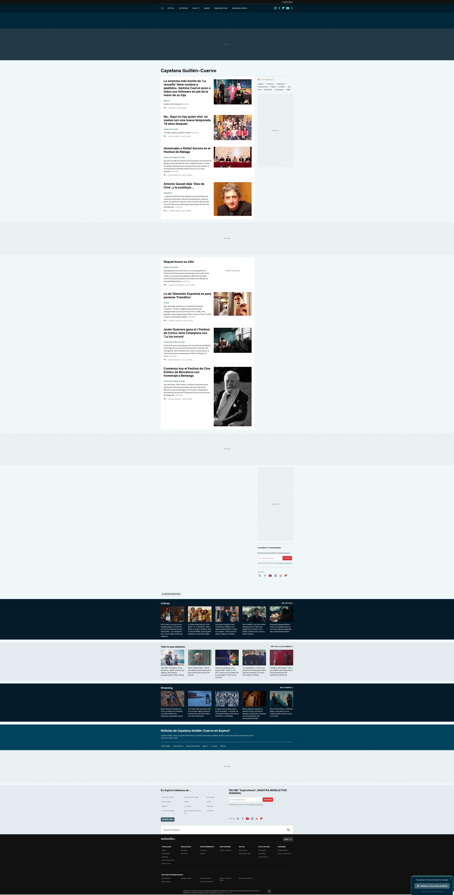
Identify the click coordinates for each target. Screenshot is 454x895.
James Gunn (281, 84)
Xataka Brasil (166, 882)
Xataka (164, 850)
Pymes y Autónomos (284, 854)
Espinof (202, 854)
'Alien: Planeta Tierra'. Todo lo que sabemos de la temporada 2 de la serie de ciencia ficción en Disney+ (199, 671)
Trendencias (262, 850)
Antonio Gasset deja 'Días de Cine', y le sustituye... (184, 185)
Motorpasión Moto (245, 854)
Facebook (279, 8)
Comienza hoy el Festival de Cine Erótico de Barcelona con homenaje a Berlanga (187, 372)
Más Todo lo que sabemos (281, 646)
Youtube (287, 8)
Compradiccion (263, 857)
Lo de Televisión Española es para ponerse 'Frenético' (187, 295)
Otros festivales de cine (174, 157)
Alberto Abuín (174, 211)
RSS (281, 575)
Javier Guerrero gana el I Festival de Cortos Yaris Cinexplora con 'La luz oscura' (187, 333)
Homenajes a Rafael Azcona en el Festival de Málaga (187, 150)
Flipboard (283, 8)
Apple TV (205, 746)
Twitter (291, 8)
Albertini (172, 108)
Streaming (167, 687)
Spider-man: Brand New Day (192, 812)
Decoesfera (261, 854)
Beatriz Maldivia (175, 175)
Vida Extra (184, 854)
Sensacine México (205, 878)
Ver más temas (167, 819)
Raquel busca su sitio (179, 262)
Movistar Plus (166, 802)
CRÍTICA (170, 8)
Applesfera (165, 857)
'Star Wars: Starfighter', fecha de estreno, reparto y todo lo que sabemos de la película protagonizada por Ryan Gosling (172, 671)
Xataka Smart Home (168, 860)
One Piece (270, 84)
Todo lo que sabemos (173, 646)
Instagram (275, 8)
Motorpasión (243, 850)
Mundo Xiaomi (166, 864)
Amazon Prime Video (193, 746)
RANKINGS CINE (220, 8)
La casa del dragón (168, 811)
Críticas (165, 603)
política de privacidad (285, 563)
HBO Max (223, 746)
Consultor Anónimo (176, 285)
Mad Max (282, 87)
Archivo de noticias (172, 594)
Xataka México (166, 878)
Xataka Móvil (166, 854)
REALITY (196, 8)
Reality (167, 101)
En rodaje (168, 193)
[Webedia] (287, 1)
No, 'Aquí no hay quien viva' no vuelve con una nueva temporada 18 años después (187, 120)
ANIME (207, 8)
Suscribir (287, 558)
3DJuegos (184, 850)
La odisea (214, 746)
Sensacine (203, 850)
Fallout (273, 87)
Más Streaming (286, 688)
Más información (227, 893)
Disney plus (211, 797)
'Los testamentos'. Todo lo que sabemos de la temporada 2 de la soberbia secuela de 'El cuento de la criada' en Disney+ (254, 671)
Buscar (288, 830)
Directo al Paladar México (225, 879)
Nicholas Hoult (263, 87)
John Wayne (279, 90)
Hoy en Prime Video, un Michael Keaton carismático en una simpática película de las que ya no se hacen (281, 712)
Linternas (261, 84)
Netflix (288, 90)
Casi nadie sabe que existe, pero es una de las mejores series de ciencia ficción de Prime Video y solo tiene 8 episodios (199, 712)
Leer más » (186, 104)
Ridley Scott (268, 90)
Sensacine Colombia (206, 882)
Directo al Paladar (225, 850)
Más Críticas (287, 603)
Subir (286, 839)
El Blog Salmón (283, 850)
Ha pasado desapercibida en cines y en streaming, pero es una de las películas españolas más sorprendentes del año (280, 628)
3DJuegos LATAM (186, 878)
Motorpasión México (245, 878)
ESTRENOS (183, 8)
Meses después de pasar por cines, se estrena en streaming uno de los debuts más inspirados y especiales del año (172, 712)
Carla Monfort (174, 136)
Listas (209, 802)
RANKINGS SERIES (239, 8)
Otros (166, 303)
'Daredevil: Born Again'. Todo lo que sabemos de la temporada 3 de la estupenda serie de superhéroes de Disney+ (281, 671)
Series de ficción (171, 129)
